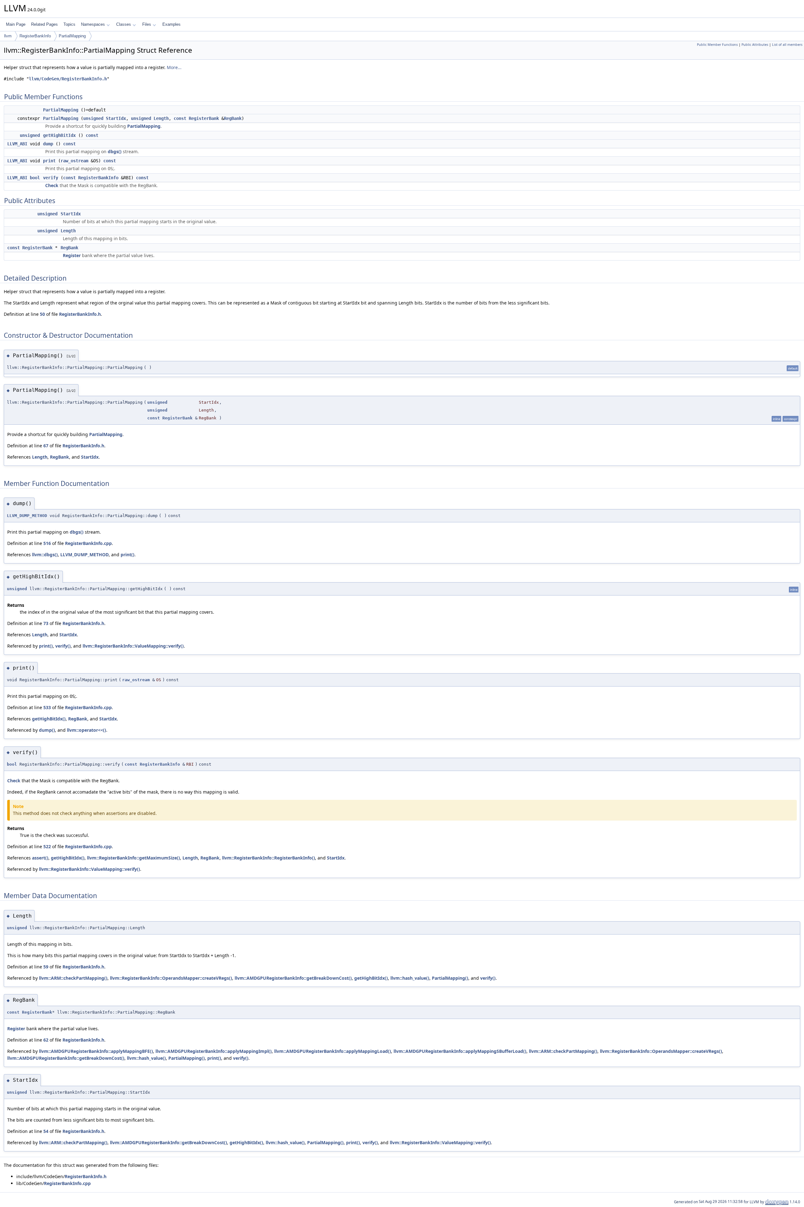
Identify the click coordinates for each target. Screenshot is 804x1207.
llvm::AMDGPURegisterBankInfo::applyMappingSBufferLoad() (460, 1051)
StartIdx (116, 118)
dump (48, 143)
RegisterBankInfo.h (80, 314)
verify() (63, 646)
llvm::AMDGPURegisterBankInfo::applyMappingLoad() (332, 1051)
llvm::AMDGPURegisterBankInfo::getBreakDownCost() (293, 978)
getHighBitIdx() (49, 719)
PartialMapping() (450, 978)
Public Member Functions (717, 44)
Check (51, 185)
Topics (69, 24)
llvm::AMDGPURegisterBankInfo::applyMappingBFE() (96, 1051)
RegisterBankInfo (35, 36)
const (180, 118)
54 (45, 1131)
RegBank (233, 118)
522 (47, 846)
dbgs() (115, 151)
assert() (40, 858)
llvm (8, 36)
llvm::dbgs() (45, 555)
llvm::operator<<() (86, 730)
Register (72, 255)
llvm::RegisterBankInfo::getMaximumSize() (133, 858)
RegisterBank (204, 118)
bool (35, 177)
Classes (123, 24)
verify (50, 177)
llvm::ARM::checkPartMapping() (73, 978)
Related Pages (44, 24)
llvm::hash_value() (409, 978)
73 (45, 623)
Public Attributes (755, 44)
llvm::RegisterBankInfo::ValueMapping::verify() (133, 646)
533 (47, 707)
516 (47, 543)
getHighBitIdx (59, 135)
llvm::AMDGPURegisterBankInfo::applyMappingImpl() (213, 1051)
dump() (47, 730)
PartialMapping (72, 36)
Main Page (15, 24)
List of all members (787, 44)
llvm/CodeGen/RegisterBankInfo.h (68, 78)
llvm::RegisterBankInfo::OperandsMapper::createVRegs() (171, 978)
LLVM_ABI (17, 143)
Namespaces (93, 24)
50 (42, 314)
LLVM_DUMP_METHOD (27, 515)
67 (45, 446)
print (49, 160)
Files (146, 24)
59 (45, 967)
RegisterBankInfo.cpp (88, 543)
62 (45, 1040)
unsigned (93, 118)
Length (161, 118)
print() (127, 555)
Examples (171, 24)
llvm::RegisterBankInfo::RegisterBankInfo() (268, 858)
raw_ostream (74, 160)
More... (174, 67)
